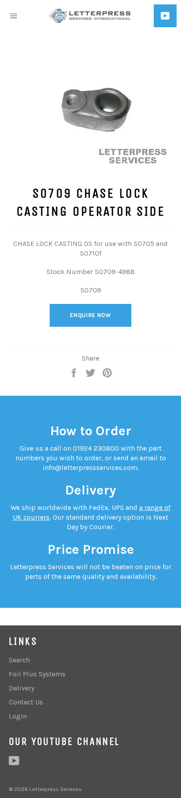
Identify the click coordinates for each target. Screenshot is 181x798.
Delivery (21, 688)
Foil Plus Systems (37, 674)
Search (19, 660)
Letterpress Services (55, 789)
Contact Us (26, 702)
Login (18, 716)
